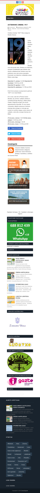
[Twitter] (20, 2)
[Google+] (23, 2)
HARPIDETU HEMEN (13, 246)
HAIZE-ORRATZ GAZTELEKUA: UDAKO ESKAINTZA (22, 260)
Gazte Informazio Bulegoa (23, 28)
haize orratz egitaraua (14, 450)
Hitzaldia (26, 457)
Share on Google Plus (17, 139)
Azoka (16, 464)
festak (9, 464)
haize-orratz (11, 457)
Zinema (9, 30)
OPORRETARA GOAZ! (22, 284)
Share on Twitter (16, 133)
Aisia (10, 28)
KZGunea (10, 468)
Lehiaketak (18, 454)
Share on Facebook (17, 128)
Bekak (9, 454)
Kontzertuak (11, 461)
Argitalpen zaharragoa (27, 212)
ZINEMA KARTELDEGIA (22, 272)
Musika (19, 475)
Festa (23, 464)
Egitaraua (10, 475)
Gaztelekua (11, 447)
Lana (28, 447)
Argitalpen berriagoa (12, 212)
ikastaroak (21, 447)
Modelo (26, 450)
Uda (19, 457)
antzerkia (21, 471)
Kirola (18, 468)
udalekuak (27, 454)
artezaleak (26, 468)
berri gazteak (11, 471)
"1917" (19, 33)
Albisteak (14, 28)
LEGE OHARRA (10, 486)
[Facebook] (17, 2)
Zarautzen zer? (22, 461)
